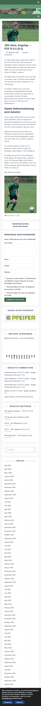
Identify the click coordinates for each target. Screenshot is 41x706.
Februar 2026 (9, 476)
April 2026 (7, 469)
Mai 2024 (7, 553)
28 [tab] (19, 358)
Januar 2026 (8, 480)
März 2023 (8, 604)
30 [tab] (24, 358)
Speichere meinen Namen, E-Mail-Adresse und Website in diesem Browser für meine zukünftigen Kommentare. (20, 281)
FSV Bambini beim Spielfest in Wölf (16, 417)
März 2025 (8, 516)
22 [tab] (29, 356)
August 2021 (8, 666)
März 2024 (8, 560)
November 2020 (10, 673)
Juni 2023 (7, 593)
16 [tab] (14, 356)
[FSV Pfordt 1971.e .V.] (20, 13)
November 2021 (10, 655)
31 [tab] (26, 358)
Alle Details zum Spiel (12, 172)
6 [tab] (19, 355)
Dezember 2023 (10, 571)
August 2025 (8, 498)
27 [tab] (16, 358)
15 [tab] (11, 356)
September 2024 (10, 538)
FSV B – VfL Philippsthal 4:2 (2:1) (15, 423)
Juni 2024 (7, 549)
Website (7, 272)
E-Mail (6, 266)
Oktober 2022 (9, 622)
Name (6, 259)
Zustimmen (7, 702)
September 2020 (10, 681)
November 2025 (10, 487)
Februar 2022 (9, 651)
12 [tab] (34, 355)
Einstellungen (7, 698)
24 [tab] (34, 356)
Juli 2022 (7, 633)
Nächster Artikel (20, 226)
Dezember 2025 (10, 484)
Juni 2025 (7, 505)
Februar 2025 (9, 520)
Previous (7, 346)
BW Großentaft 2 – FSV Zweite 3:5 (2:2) (18, 435)
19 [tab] (21, 356)
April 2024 (7, 557)
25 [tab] (11, 358)
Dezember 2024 (10, 527)
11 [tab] (31, 355)
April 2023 (7, 600)
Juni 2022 (7, 637)
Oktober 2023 (9, 578)
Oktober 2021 (9, 659)
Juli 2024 (7, 546)
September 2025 (10, 495)
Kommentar (8, 243)
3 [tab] (11, 355)
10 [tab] (29, 355)
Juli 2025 (7, 502)
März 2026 (8, 473)
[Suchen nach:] (20, 450)
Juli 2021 (7, 670)
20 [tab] (24, 356)
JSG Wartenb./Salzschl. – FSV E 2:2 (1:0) (18, 411)
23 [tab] (31, 356)
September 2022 (10, 626)
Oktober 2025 (9, 491)
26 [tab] (14, 358)
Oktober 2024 (9, 535)
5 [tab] (16, 355)
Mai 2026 (7, 465)
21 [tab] (26, 356)
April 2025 (7, 513)
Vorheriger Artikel (20, 224)
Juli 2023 (7, 589)
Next (34, 346)
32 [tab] (29, 358)
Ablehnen (19, 702)
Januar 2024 (8, 567)
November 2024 (10, 531)
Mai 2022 (7, 640)
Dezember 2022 (10, 615)
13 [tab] (6, 356)
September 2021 (10, 662)
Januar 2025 (8, 524)
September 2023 (10, 582)
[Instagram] (23, 6)
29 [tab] (21, 358)
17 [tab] (16, 356)
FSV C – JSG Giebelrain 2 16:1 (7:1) (17, 429)
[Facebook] (18, 6)
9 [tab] (26, 355)
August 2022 (8, 629)
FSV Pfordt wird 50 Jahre (24, 397)
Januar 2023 (8, 611)
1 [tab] (6, 355)
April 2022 (7, 644)
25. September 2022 (12, 52)
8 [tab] (24, 355)
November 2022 (10, 618)
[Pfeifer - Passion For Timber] (20, 318)
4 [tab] (14, 355)
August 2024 (8, 542)
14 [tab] (9, 356)
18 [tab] (19, 356)
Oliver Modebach (10, 378)
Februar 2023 (9, 608)
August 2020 (8, 684)
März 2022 (8, 648)
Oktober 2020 (9, 677)
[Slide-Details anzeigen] (20, 338)
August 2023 (8, 586)
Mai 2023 (7, 597)
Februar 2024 (9, 564)
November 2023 (10, 575)
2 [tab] (9, 355)
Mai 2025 (7, 509)
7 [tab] (21, 355)
